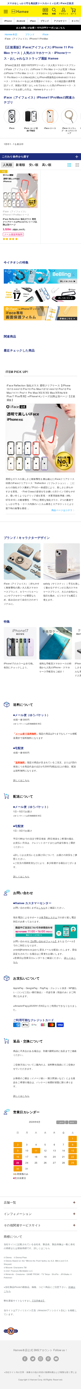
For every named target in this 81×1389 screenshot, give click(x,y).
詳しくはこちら (21, 780)
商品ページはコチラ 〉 (63, 510)
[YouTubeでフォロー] (56, 1358)
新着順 (20, 164)
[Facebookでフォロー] (25, 1358)
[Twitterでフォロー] (32, 1358)
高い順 (46, 164)
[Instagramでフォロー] (40, 1358)
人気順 (7, 164)
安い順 (33, 164)
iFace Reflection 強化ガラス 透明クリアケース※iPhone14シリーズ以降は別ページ (20, 222)
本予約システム (49, 917)
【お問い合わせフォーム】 (43, 941)
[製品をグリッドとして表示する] (69, 165)
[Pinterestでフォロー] (48, 1358)
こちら (41, 907)
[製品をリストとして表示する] (77, 165)
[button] (10, 238)
